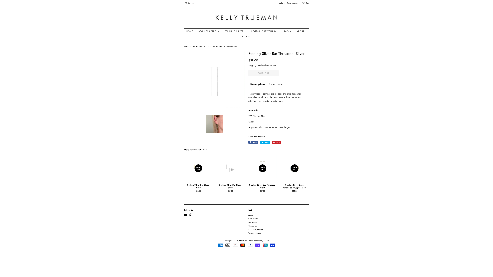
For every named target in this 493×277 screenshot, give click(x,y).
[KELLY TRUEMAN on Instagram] (190, 215)
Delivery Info (253, 222)
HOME (189, 31)
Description (257, 84)
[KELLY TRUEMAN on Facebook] (185, 215)
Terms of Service (254, 233)
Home (186, 46)
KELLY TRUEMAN (246, 240)
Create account (292, 3)
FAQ (287, 31)
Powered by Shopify (261, 240)
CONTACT (247, 36)
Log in (280, 3)
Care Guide (276, 84)
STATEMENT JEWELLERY (264, 31)
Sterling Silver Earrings (200, 46)
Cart (307, 3)
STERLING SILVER (234, 31)
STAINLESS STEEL (208, 31)
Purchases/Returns (255, 229)
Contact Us (252, 226)
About (250, 215)
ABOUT (300, 31)
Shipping (252, 65)
